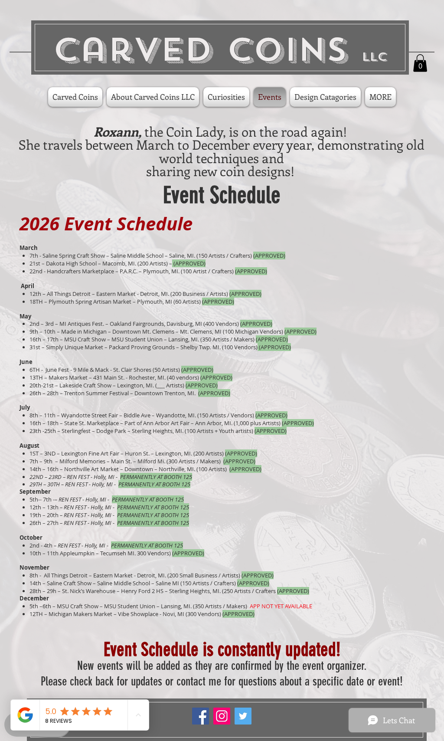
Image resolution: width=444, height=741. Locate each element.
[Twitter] (243, 716)
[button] (420, 63)
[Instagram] (221, 716)
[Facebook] (200, 716)
